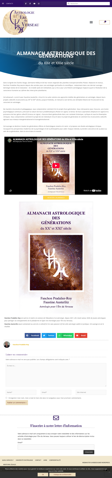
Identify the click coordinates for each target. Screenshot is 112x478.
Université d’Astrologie (24, 460)
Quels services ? (8, 460)
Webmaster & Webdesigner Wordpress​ (96, 462)
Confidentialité (55, 460)
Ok (43, 474)
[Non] (109, 472)
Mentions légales (9, 464)
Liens (45, 460)
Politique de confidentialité (62, 474)
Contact (38, 460)
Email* (20, 442)
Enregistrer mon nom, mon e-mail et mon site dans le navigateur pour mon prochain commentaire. (45, 398)
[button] (91, 22)
